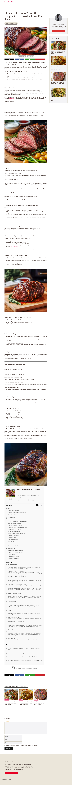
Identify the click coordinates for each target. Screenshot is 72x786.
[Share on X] (9, 59)
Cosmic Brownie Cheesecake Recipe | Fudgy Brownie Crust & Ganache (40, 703)
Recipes (16, 5)
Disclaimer (54, 5)
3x (41, 505)
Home (12, 5)
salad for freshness (14, 246)
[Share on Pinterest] (40, 59)
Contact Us (24, 5)
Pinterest (12, 440)
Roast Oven (11, 98)
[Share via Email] (30, 59)
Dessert (36, 699)
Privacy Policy (43, 5)
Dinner (6, 699)
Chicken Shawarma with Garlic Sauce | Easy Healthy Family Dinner (10, 703)
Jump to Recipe (22, 56)
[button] (66, 6)
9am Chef (11, 2)
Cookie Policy (61, 5)
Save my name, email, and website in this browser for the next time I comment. (22, 745)
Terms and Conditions (33, 5)
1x (36, 505)
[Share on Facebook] (19, 59)
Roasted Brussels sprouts (13, 245)
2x (38, 505)
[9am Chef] (5, 2)
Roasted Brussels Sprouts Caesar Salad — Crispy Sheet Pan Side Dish (58, 99)
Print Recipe (30, 56)
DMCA (48, 5)
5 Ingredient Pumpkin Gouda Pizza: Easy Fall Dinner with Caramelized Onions (25, 703)
